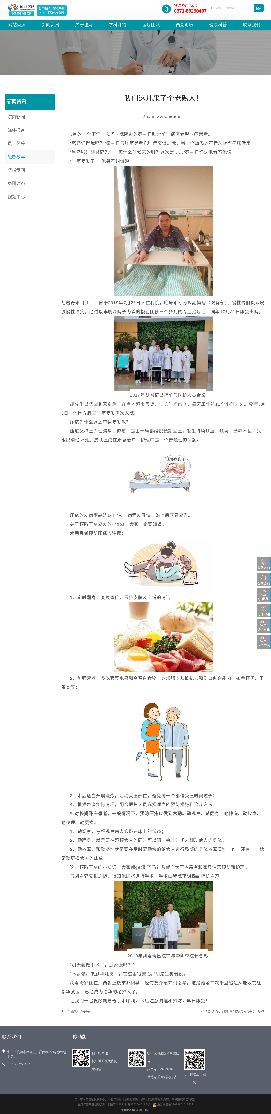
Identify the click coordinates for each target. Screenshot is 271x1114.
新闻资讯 (50, 24)
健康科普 (218, 24)
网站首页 (17, 24)
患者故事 (16, 156)
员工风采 (16, 143)
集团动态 (16, 183)
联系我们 (251, 24)
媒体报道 (16, 130)
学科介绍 (117, 24)
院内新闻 (16, 116)
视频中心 (16, 196)
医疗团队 (151, 24)
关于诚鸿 (84, 24)
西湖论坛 (184, 24)
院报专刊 (16, 170)
